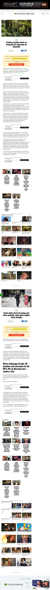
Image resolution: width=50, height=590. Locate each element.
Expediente (27, 582)
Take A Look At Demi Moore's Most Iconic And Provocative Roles (5, 519)
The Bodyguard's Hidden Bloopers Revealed (23, 566)
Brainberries (3, 224)
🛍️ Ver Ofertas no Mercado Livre (19, 58)
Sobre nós (31, 582)
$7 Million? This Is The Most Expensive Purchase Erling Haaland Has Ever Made (5, 223)
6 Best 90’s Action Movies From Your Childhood (8, 543)
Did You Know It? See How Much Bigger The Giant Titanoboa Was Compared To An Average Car (26, 232)
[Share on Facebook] (22, 50)
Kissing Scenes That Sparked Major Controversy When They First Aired (26, 519)
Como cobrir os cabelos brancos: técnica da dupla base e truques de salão (26, 267)
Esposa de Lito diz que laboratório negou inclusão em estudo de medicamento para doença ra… (26, 554)
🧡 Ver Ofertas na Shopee (16, 64)
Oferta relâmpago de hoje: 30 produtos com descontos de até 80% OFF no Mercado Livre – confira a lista (16, 367)
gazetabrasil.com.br (20, 258)
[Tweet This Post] (24, 50)
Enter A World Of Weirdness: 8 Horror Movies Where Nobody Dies (5, 510)
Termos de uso (28, 585)
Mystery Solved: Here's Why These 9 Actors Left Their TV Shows (26, 510)
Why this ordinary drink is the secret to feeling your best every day (16, 519)
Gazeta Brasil (11, 50)
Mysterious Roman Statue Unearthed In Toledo (7, 256)
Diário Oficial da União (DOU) (18, 72)
